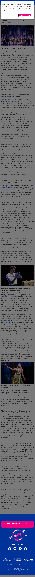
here (17, 6)
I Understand (24, 15)
